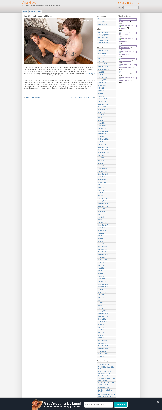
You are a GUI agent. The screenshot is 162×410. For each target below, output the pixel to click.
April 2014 (101, 273)
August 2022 (102, 112)
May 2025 (101, 61)
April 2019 (101, 193)
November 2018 (103, 206)
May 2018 (101, 217)
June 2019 (101, 187)
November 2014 (103, 254)
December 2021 (103, 131)
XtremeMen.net (103, 43)
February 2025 (102, 64)
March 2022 (101, 123)
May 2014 (101, 271)
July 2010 (101, 327)
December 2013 (103, 284)
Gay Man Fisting (103, 32)
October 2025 (102, 53)
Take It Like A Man (32, 97)
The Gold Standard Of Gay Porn (106, 368)
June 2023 (101, 91)
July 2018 (101, 214)
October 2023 (102, 83)
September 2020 (103, 152)
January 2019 (102, 201)
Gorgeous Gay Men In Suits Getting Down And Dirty (106, 395)
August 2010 (102, 324)
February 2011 (102, 308)
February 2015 (102, 246)
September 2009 (103, 354)
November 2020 (103, 150)
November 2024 (103, 66)
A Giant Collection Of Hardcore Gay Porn (104, 372)
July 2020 (101, 155)
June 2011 (101, 297)
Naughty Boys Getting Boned (105, 391)
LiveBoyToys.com (103, 35)
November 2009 (103, 348)
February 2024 (102, 77)
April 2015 (101, 241)
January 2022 (102, 128)
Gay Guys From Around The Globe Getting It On (107, 384)
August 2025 (102, 56)
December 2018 (103, 203)
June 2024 (101, 72)
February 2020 (102, 169)
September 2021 (103, 139)
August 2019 (102, 182)
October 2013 (102, 289)
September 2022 (103, 109)
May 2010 (101, 332)
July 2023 (101, 88)
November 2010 (103, 316)
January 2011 (102, 311)
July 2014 (101, 265)
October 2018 (102, 209)
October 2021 (102, 136)
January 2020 (102, 171)
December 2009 (103, 346)
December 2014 (103, 252)
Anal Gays (29, 2)
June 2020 (101, 158)
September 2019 (103, 179)
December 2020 (103, 147)
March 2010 (101, 338)
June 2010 (101, 330)
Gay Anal (101, 19)
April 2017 (101, 238)
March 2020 (101, 166)
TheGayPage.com (103, 40)
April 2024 (101, 74)
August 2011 (102, 292)
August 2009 (102, 357)
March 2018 (101, 220)
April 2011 (101, 303)
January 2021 (102, 144)
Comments (134, 3)
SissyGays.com (103, 37)
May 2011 (101, 300)
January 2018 (102, 222)
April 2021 (101, 142)
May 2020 (101, 160)
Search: (120, 7)
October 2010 (102, 319)
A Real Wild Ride (103, 387)
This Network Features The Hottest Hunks (106, 379)
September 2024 (103, 69)
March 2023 (101, 96)
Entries (123, 3)
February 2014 (102, 279)
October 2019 (102, 177)
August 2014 (102, 263)
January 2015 (102, 249)
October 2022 (102, 107)
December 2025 (103, 50)
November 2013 (103, 287)
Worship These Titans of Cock (82, 97)
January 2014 (102, 281)
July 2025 (101, 58)
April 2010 (101, 335)
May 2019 (101, 190)
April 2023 (101, 93)
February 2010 (102, 340)
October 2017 (102, 228)
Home (25, 11)
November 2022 (103, 104)
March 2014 (101, 276)
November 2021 (103, 134)
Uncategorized (102, 24)
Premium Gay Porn (104, 364)
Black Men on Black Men (106, 376)
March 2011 (101, 305)
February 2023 (102, 99)
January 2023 (102, 101)
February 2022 (102, 125)
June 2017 (101, 233)
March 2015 (101, 244)
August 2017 (102, 230)
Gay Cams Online (35, 11)
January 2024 (102, 80)
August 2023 (102, 85)
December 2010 (103, 314)
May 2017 (101, 236)
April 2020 (101, 163)
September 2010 (103, 322)
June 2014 (101, 268)
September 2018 (103, 211)
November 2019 (103, 174)
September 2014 (103, 260)
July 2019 (101, 185)
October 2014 (102, 257)
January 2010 (102, 343)
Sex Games (101, 22)
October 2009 (102, 351)
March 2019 (101, 195)
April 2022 (101, 120)
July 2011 (101, 295)
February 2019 (102, 198)
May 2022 (101, 118)
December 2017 (103, 225)
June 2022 (101, 115)
